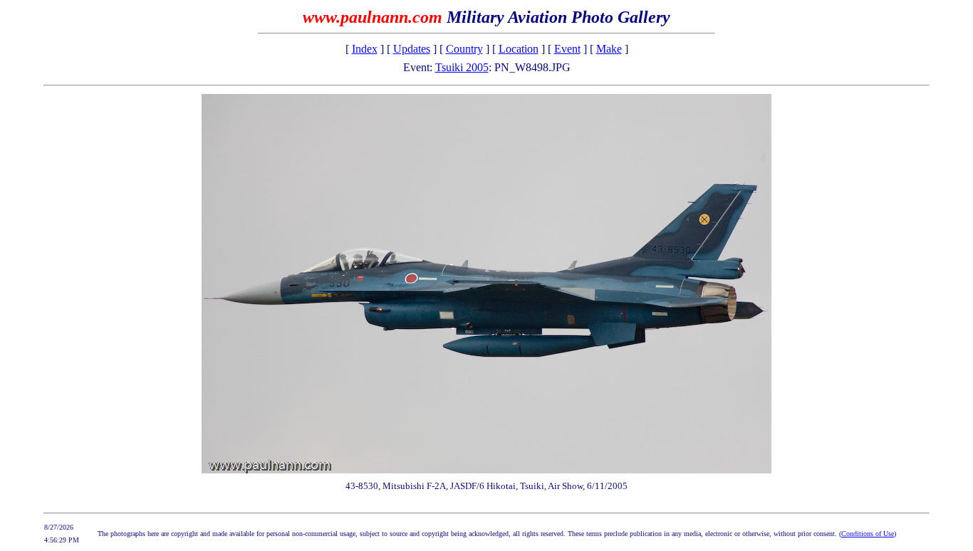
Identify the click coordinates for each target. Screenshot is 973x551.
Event (567, 49)
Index (365, 49)
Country (464, 49)
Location (518, 49)
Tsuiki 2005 (462, 67)
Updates (411, 49)
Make (609, 49)
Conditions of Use (867, 533)
